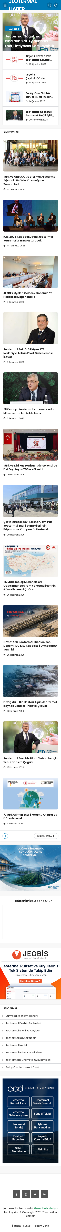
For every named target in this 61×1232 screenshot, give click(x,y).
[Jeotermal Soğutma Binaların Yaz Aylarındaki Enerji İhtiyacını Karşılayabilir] (30, 32)
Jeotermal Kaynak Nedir (21, 1038)
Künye (26, 1226)
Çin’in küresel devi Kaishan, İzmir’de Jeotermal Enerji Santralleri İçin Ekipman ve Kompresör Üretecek (28, 526)
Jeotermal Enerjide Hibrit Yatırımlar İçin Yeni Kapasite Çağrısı (30, 760)
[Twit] (35, 1194)
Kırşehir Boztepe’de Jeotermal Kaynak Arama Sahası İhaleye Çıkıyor (38, 61)
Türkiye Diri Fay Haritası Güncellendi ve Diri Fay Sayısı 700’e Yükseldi (30, 467)
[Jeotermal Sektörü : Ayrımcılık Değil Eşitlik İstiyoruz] (14, 115)
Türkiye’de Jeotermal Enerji (22, 1067)
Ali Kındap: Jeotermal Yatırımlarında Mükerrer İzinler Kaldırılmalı (28, 411)
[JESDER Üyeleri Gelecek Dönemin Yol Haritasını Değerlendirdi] (30, 272)
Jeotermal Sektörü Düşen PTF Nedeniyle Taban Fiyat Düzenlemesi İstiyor (28, 353)
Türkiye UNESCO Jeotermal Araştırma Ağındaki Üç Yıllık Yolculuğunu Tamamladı (29, 180)
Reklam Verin (41, 1226)
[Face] (16, 1194)
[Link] (44, 1194)
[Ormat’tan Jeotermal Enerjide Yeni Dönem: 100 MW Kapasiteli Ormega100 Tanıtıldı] (30, 621)
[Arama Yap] (49, 5)
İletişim (16, 1226)
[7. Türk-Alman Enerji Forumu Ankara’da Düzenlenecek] (30, 793)
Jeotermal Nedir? (16, 1045)
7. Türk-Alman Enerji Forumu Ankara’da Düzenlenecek (30, 816)
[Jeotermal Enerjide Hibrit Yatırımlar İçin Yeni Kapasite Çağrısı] (30, 737)
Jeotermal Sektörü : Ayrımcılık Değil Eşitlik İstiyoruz (39, 115)
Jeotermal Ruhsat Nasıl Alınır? (24, 1052)
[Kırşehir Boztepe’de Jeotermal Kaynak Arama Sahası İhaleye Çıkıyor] (14, 59)
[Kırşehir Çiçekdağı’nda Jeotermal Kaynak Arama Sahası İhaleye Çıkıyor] (14, 78)
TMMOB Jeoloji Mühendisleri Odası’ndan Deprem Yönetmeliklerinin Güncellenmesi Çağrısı (29, 586)
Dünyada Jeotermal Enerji (22, 1016)
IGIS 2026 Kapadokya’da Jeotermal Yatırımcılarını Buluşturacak (28, 238)
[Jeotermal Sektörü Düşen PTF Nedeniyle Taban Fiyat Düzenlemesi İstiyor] (30, 328)
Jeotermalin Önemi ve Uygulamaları (28, 1060)
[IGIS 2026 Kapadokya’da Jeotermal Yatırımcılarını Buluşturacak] (30, 216)
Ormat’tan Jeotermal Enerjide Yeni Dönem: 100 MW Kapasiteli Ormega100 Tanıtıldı (30, 646)
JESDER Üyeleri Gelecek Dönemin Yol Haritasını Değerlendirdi (28, 295)
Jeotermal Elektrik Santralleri (23, 1023)
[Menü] (5, 5)
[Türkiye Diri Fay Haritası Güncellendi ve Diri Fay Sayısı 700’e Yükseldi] (30, 445)
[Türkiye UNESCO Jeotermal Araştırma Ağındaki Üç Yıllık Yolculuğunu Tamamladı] (30, 155)
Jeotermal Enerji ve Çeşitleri (23, 1030)
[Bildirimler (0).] (55, 5)
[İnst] (26, 1194)
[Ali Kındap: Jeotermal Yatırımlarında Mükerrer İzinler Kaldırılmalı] (30, 388)
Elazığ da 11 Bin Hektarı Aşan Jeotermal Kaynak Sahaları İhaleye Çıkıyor (30, 704)
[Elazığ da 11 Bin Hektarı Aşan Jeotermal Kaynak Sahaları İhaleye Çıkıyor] (30, 681)
